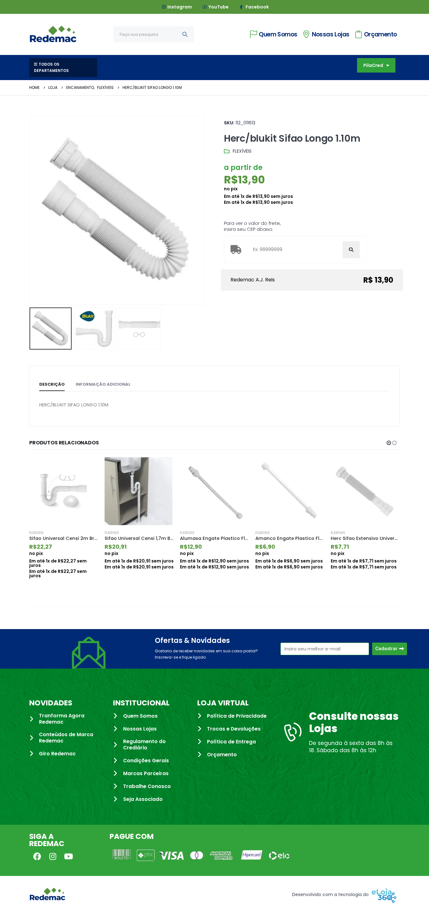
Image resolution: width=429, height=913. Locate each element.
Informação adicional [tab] (103, 384)
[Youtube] (68, 856)
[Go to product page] (63, 491)
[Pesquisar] (185, 34)
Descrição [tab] (52, 384)
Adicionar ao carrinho (88, 467)
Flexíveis (242, 151)
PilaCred (373, 65)
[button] (30, 210)
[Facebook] (37, 856)
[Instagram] (53, 856)
